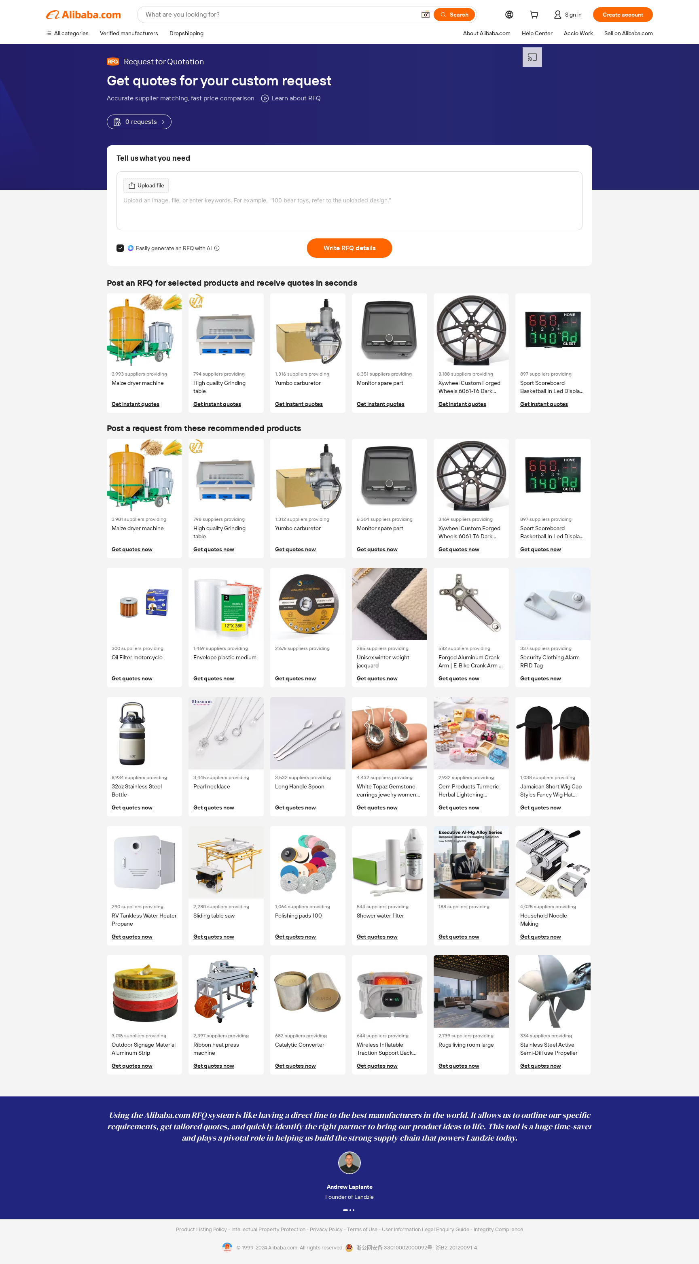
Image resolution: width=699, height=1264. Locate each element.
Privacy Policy (327, 1229)
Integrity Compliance (498, 1229)
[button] (425, 14)
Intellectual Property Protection (269, 1229)
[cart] (536, 16)
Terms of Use (363, 1229)
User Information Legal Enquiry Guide (425, 1229)
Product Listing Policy (202, 1229)
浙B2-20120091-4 (456, 1248)
